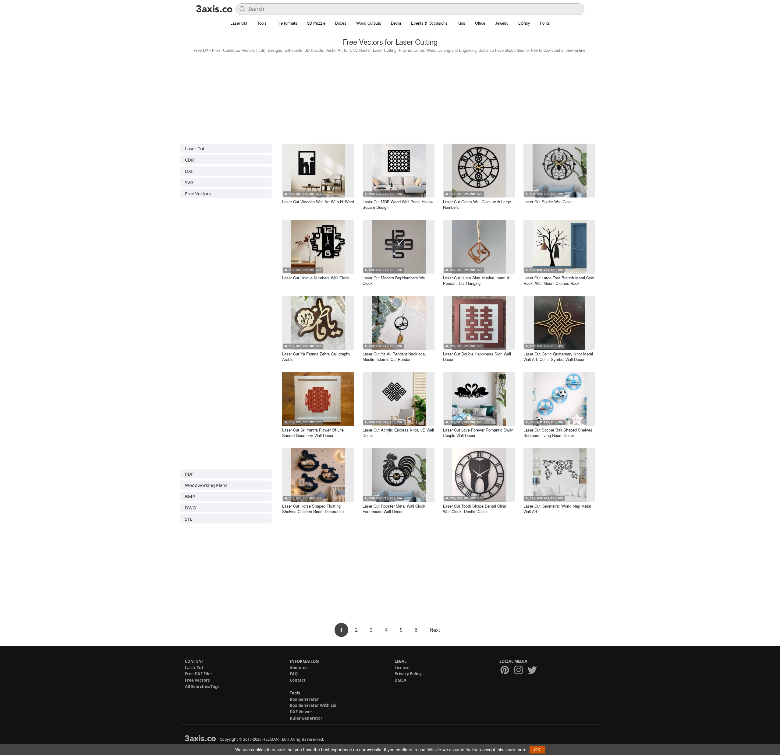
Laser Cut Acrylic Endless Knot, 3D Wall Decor (398, 432)
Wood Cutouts (368, 23)
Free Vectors (198, 193)
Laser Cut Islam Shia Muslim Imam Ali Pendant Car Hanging (477, 280)
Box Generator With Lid (313, 705)
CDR (189, 160)
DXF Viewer (301, 712)
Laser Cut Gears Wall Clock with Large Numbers (477, 204)
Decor (396, 23)
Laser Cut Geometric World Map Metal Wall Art (557, 508)
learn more (515, 749)
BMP (190, 496)
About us (298, 667)
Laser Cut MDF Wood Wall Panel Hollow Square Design (398, 204)
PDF (189, 474)
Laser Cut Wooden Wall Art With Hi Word (318, 201)
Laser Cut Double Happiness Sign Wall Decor (477, 356)
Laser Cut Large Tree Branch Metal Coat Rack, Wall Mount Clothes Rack (558, 280)
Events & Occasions (429, 23)
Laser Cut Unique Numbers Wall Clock (315, 278)
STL (188, 519)
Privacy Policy (408, 673)
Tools (262, 23)
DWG (190, 508)
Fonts (545, 23)
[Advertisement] (390, 96)
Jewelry (502, 23)
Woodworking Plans (206, 485)
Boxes (340, 23)
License (402, 667)
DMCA (400, 680)
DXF (189, 171)
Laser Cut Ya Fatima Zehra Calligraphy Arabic (316, 356)
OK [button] (537, 749)
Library (524, 23)
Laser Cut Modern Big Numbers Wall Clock (395, 280)
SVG (189, 182)
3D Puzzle (316, 23)
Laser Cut (238, 23)
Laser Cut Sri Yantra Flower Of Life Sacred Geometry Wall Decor (313, 432)
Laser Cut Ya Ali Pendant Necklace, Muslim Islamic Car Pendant (394, 356)
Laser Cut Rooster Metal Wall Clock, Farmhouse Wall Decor (395, 508)
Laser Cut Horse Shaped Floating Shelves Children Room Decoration (313, 508)
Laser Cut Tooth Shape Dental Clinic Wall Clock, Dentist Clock (475, 508)
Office (480, 23)
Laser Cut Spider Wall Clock (548, 201)
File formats (286, 23)
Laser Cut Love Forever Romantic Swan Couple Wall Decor (478, 432)
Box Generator (304, 699)
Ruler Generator (306, 718)
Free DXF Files (198, 673)
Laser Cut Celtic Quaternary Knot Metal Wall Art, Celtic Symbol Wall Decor (558, 356)
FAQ (294, 673)
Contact (298, 680)
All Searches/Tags (202, 686)
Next (435, 630)
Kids (461, 23)
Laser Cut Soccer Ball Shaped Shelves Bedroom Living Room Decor (557, 432)
